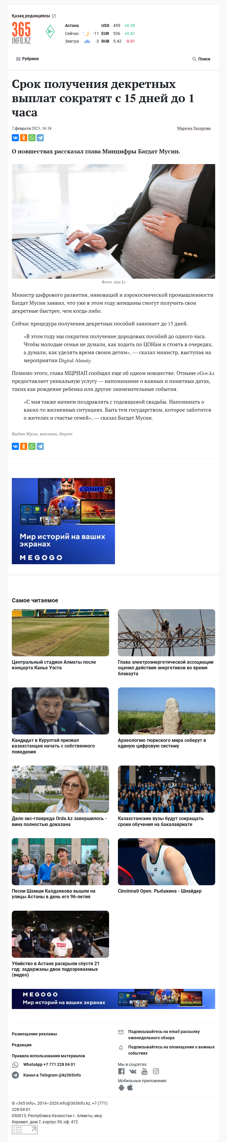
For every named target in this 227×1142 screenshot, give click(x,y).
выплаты (48, 434)
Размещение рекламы (34, 1034)
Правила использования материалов (48, 1055)
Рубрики (30, 58)
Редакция (22, 1044)
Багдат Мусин (25, 434)
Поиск (203, 59)
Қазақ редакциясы (31, 15)
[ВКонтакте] (15, 137)
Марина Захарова (194, 128)
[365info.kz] (29, 33)
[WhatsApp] (31, 137)
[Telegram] (40, 137)
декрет (65, 434)
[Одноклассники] (23, 137)
